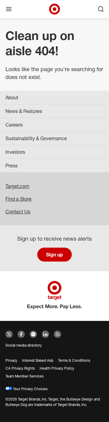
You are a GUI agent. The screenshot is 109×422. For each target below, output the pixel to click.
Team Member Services (24, 376)
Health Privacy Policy (57, 368)
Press (11, 166)
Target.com (17, 186)
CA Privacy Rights (20, 368)
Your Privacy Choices (30, 389)
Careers (14, 125)
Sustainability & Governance (36, 138)
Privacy (11, 360)
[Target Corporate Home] (54, 9)
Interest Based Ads (37, 360)
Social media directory (23, 345)
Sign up (54, 255)
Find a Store (18, 199)
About (11, 97)
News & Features (23, 111)
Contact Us (17, 212)
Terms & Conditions (74, 360)
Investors (15, 152)
